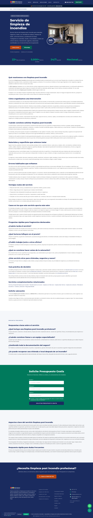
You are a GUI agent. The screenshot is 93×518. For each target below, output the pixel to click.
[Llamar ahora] (89, 510)
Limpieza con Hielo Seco (44, 491)
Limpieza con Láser (43, 494)
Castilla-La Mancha (58, 498)
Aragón (55, 505)
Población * (31, 386)
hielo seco (75, 271)
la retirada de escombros (62, 273)
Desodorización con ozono (35, 285)
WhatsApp (79, 2)
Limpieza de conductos (71, 285)
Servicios (35, 2)
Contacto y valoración (19, 286)
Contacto (56, 2)
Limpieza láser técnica (60, 285)
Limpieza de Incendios (43, 489)
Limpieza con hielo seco (48, 285)
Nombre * (31, 379)
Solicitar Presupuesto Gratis (46, 403)
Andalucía (56, 500)
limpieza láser (12, 273)
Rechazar (20, 514)
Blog (50, 2)
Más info (9, 515)
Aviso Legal (72, 500)
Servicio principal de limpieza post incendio (19, 285)
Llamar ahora (15, 47)
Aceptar (26, 514)
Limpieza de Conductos (44, 499)
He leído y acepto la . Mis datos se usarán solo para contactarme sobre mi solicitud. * (46, 399)
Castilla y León (57, 503)
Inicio (29, 2)
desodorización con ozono (72, 269)
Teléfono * (31, 392)
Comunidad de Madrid (59, 491)
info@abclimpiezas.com (76, 494)
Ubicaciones (43, 2)
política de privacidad (44, 398)
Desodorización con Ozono (44, 496)
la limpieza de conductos (36, 271)
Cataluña (56, 508)
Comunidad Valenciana (59, 493)
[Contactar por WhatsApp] (89, 506)
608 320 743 (59, 6)
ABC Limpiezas (36, 516)
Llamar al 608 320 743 (47, 476)
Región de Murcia (58, 496)
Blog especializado (29, 286)
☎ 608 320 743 (69, 2)
